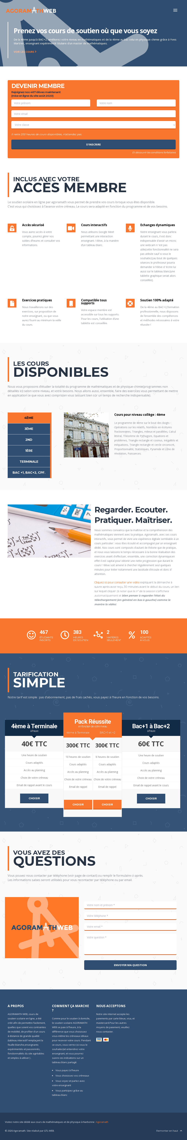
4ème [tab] (28, 418)
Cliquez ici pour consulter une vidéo (117, 582)
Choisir (34, 798)
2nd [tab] (28, 440)
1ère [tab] (29, 450)
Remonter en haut (167, 1130)
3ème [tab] (28, 429)
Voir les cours (24, 51)
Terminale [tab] (29, 461)
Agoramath (102, 1122)
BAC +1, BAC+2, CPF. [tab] (29, 472)
